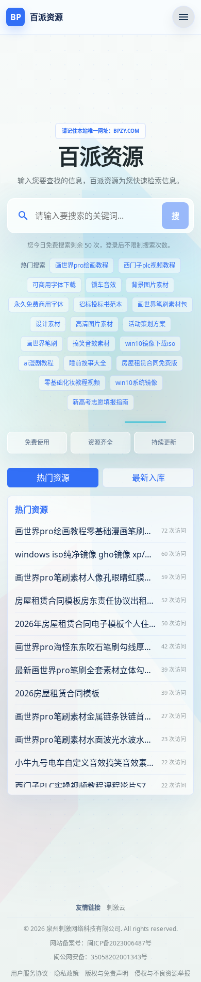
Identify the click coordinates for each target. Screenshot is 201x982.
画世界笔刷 (41, 343)
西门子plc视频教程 (149, 265)
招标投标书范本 (100, 304)
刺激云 (116, 907)
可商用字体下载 (54, 284)
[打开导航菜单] (183, 17)
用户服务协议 (29, 973)
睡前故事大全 (87, 363)
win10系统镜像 (136, 382)
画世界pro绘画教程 (81, 265)
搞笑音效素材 (91, 343)
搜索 (175, 215)
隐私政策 (66, 973)
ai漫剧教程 (39, 363)
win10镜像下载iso (150, 343)
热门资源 (53, 477)
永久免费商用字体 (38, 304)
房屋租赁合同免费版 (149, 363)
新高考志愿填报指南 (100, 402)
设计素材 (48, 324)
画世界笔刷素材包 (162, 304)
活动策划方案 (146, 324)
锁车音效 (103, 284)
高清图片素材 (94, 324)
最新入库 (148, 477)
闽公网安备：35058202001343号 (100, 957)
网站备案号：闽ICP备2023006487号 (101, 943)
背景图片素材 (150, 284)
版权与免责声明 (106, 973)
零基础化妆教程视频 (72, 382)
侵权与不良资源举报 (162, 973)
